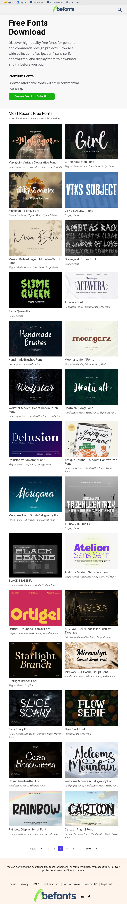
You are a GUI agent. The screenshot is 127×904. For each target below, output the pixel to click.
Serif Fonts (104, 306)
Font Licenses (51, 884)
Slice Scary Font (19, 729)
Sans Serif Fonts (107, 576)
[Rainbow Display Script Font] (36, 808)
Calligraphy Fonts (18, 167)
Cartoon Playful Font (79, 829)
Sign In (9, 2)
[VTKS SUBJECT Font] (92, 189)
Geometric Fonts (88, 576)
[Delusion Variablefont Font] (36, 438)
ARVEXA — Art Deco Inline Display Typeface (88, 630)
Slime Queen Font (21, 311)
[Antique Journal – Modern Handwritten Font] (92, 438)
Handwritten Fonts (90, 166)
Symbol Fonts (50, 215)
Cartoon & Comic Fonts (77, 834)
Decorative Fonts (37, 167)
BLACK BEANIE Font (22, 580)
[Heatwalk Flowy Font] (92, 386)
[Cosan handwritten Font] (36, 759)
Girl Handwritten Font (79, 161)
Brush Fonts (15, 364)
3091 (88, 848)
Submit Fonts (74, 2)
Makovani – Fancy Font (24, 210)
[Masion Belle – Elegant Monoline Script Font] (36, 237)
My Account (38, 2)
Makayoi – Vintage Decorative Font (32, 162)
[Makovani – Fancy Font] (36, 189)
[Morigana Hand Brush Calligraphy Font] (36, 494)
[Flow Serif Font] (92, 708)
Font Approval (71, 884)
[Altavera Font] (92, 285)
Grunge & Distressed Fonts (38, 733)
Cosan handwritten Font (25, 781)
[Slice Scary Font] (36, 708)
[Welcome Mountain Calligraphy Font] (92, 759)
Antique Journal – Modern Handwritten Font (91, 461)
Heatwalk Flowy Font (79, 408)
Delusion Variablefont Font (27, 460)
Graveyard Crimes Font (80, 259)
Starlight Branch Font (23, 681)
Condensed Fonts (73, 306)
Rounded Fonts (50, 633)
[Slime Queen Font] (36, 290)
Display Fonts (72, 215)
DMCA (35, 884)
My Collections (56, 2)
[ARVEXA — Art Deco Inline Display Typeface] (92, 607)
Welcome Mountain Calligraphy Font (89, 781)
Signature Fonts (108, 412)
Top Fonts (107, 884)
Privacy (24, 884)
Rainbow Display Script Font (27, 829)
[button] (120, 10)
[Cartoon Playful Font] (92, 808)
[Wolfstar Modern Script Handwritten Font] (36, 386)
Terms (12, 884)
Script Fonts (107, 166)
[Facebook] (89, 896)
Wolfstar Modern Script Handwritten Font (33, 409)
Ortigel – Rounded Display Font (29, 629)
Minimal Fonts (93, 676)
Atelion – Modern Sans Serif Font (87, 572)
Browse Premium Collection (31, 96)
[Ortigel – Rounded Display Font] (36, 607)
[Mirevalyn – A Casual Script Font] (92, 655)
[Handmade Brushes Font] (36, 338)
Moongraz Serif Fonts (79, 359)
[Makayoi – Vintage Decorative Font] (36, 141)
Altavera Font (74, 302)
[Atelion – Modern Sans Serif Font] (92, 550)
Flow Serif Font (75, 729)
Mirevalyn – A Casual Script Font (86, 672)
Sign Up (22, 2)
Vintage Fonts (54, 167)
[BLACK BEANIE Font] (36, 560)
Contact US (91, 884)
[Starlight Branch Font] (36, 659)
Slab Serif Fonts (32, 585)
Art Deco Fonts (72, 637)
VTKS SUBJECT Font (79, 210)
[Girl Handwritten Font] (92, 140)
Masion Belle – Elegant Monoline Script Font (34, 261)
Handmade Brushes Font (25, 359)
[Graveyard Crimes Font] (92, 237)
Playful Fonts (87, 364)
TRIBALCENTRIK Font (79, 523)
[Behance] (82, 896)
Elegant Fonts (72, 166)
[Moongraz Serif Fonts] (92, 338)
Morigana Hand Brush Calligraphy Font (35, 515)
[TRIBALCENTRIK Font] (92, 503)
